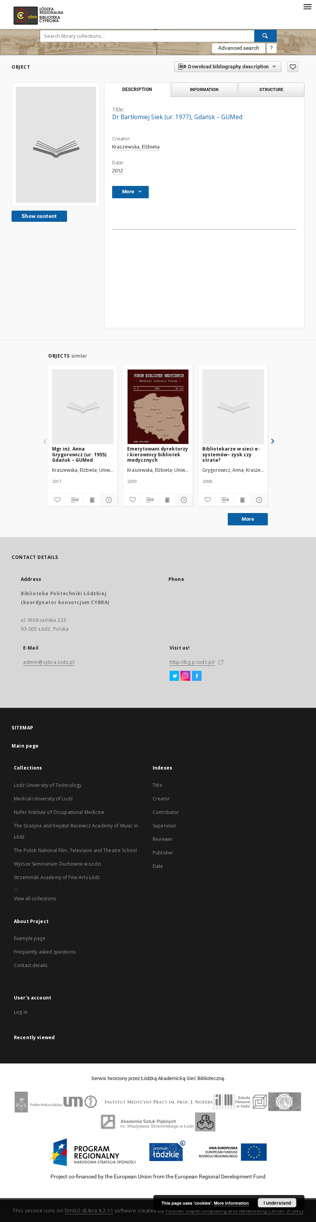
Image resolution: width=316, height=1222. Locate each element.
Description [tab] (137, 89)
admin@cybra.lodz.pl (48, 662)
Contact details (30, 965)
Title (157, 785)
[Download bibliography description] (74, 500)
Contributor (166, 812)
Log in (20, 1012)
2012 (117, 170)
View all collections (35, 898)
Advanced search (238, 48)
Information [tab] (204, 89)
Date (158, 866)
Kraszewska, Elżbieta (136, 146)
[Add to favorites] (292, 67)
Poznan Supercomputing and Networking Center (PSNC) (234, 1210)
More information (231, 1203)
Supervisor (165, 825)
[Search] (265, 36)
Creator (161, 798)
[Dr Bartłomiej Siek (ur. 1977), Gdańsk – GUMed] (56, 145)
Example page (29, 938)
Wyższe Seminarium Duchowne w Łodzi (57, 864)
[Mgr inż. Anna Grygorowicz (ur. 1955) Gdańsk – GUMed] (82, 407)
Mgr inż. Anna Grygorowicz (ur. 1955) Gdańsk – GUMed (79, 454)
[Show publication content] (91, 500)
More (248, 519)
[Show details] (107, 500)
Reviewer (163, 839)
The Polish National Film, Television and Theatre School (75, 850)
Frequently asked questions (45, 952)
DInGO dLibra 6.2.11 (89, 1210)
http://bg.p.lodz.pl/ (192, 662)
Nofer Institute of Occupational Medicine (59, 812)
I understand (277, 1202)
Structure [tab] (271, 89)
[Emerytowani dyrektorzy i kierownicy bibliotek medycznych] (158, 407)
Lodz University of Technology (47, 785)
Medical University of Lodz (43, 798)
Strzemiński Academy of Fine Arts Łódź (57, 877)
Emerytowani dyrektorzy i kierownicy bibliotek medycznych (157, 454)
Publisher (163, 852)
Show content (39, 216)
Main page (25, 746)
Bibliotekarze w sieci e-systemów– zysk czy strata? (231, 454)
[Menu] (307, 6)
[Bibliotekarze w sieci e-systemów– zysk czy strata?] (233, 407)
